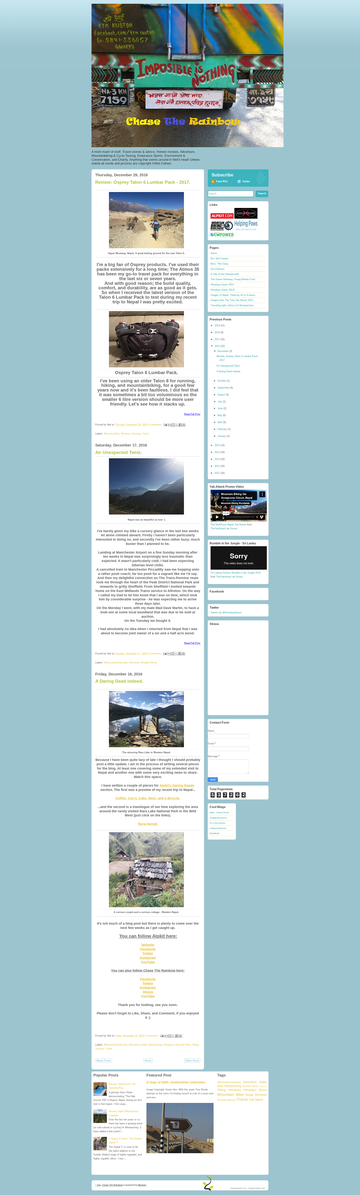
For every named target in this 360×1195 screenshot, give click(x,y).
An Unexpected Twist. (118, 452)
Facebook (148, 949)
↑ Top (98, 1185)
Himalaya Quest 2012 (222, 284)
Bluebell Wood (149, 662)
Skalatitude (215, 833)
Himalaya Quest (255, 1089)
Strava (148, 992)
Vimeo (233, 528)
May (220, 415)
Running (136, 433)
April (220, 422)
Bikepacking (155, 1044)
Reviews (125, 433)
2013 (217, 459)
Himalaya (169, 1044)
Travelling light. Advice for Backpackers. (232, 305)
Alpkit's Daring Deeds (177, 785)
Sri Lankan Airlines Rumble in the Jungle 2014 (235, 572)
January (222, 436)
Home (148, 1060)
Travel (145, 433)
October (222, 380)
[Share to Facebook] (180, 425)
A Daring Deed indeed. (119, 681)
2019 (217, 325)
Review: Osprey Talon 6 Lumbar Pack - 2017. (142, 182)
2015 (217, 445)
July (220, 401)
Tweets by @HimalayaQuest (226, 612)
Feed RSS (222, 181)
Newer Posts (103, 1060)
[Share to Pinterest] (184, 425)
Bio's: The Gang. (220, 263)
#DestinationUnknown (115, 662)
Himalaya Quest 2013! (223, 289)
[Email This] (169, 425)
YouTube (148, 962)
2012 (217, 466)
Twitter (147, 953)
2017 (217, 339)
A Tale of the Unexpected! (225, 274)
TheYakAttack (218, 528)
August (222, 394)
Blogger (142, 1185)
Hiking (221, 1089)
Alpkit (144, 1044)
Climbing (263, 1086)
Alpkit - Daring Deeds (219, 812)
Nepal (195, 1044)
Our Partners (217, 269)
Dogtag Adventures (218, 818)
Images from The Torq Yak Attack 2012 (232, 300)
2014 (217, 452)
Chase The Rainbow (112, 1185)
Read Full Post (192, 414)
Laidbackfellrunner (218, 828)
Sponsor (99, 1048)
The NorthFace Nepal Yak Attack (228, 524)
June (221, 408)
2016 (217, 346)
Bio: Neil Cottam (219, 258)
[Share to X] (176, 425)
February (223, 429)
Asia (220, 1086)
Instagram (148, 958)
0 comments (155, 424)
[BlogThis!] (173, 425)
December (223, 351)
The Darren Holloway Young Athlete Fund (233, 279)
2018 (217, 332)
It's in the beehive (217, 823)
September (224, 387)
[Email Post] (165, 424)
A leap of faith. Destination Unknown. (176, 1082)
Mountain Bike (111, 433)
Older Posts (192, 1060)
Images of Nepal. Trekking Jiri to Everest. (233, 295)
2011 (217, 473)
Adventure (134, 662)
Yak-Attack (256, 1099)
